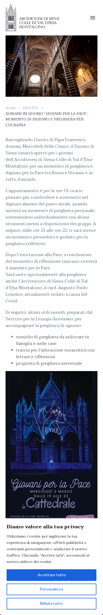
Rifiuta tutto (51, 603)
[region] (51, 566)
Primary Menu (92, 18)
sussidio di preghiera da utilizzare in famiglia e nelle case (52, 340)
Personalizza (51, 589)
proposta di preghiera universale (49, 363)
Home (11, 108)
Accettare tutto (52, 575)
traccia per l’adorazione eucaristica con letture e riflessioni (55, 353)
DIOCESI (30, 108)
